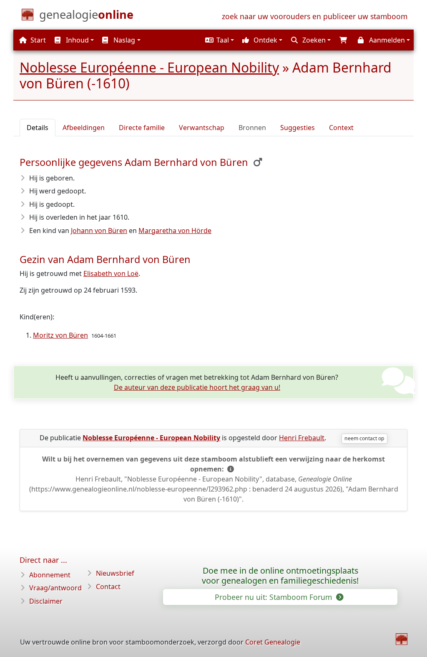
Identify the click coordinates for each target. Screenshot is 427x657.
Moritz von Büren (60, 335)
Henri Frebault (301, 437)
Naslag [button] (123, 40)
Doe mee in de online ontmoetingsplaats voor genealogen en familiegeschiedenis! (280, 576)
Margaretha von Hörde (174, 230)
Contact (108, 586)
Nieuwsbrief (115, 573)
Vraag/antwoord (55, 587)
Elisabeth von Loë (110, 273)
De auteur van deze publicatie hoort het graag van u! (197, 387)
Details (37, 127)
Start (37, 40)
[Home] (401, 639)
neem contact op (364, 438)
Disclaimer (46, 601)
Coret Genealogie (272, 642)
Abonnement (49, 574)
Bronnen (252, 127)
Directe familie (142, 127)
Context (341, 127)
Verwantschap (201, 127)
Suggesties (297, 127)
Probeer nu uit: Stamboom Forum (274, 597)
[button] (218, 40)
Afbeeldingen (84, 127)
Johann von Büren (99, 230)
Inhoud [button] (76, 40)
